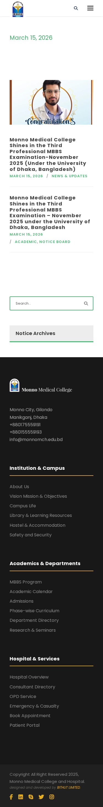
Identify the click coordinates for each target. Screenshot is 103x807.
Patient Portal (25, 725)
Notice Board (55, 241)
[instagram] (51, 797)
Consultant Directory (32, 687)
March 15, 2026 (26, 176)
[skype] (31, 797)
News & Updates (70, 176)
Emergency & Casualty (34, 706)
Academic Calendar (31, 591)
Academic (26, 241)
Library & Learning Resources (41, 515)
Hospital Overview (29, 677)
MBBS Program (26, 582)
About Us (19, 486)
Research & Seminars (33, 630)
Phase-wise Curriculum (34, 611)
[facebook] (11, 797)
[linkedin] (20, 797)
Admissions (22, 601)
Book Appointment (30, 715)
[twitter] (41, 797)
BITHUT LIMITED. (69, 787)
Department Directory (34, 620)
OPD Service (23, 696)
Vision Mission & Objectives (38, 496)
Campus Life (23, 506)
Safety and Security (31, 535)
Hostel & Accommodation (37, 525)
